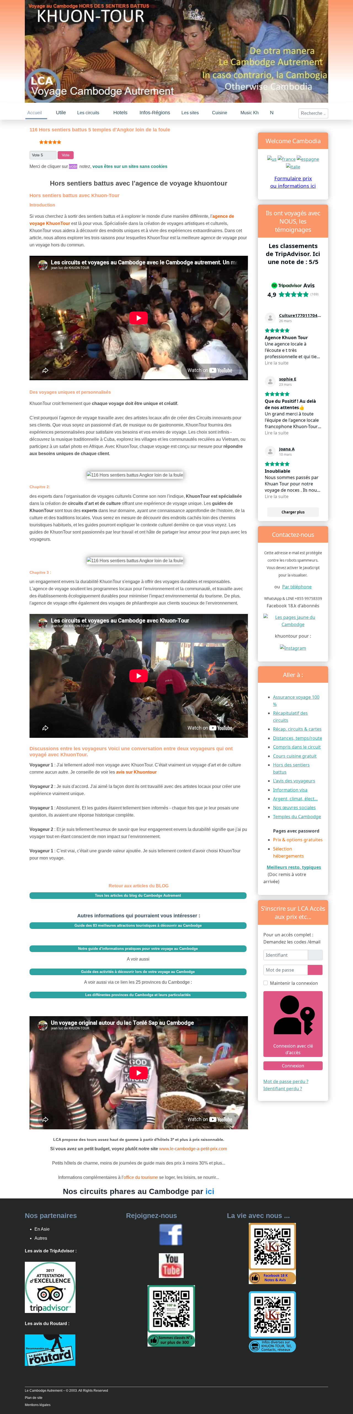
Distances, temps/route (297, 737)
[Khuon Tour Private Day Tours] (50, 1286)
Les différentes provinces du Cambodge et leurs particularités (138, 994)
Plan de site (33, 1397)
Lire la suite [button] (276, 362)
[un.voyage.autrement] (293, 646)
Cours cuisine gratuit (295, 755)
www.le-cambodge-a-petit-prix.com (193, 1147)
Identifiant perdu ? (282, 1087)
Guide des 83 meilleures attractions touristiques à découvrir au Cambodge (138, 924)
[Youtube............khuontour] (171, 1264)
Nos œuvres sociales (294, 806)
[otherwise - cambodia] (272, 158)
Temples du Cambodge (297, 815)
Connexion (293, 1065)
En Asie (42, 1228)
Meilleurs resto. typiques (294, 866)
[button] (61, 112)
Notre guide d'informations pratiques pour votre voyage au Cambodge (138, 947)
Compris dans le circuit (297, 746)
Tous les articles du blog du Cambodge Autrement (138, 894)
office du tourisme (141, 1176)
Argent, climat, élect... (295, 798)
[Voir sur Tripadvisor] (270, 316)
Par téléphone (297, 586)
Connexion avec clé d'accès (293, 1048)
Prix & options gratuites (298, 839)
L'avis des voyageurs (294, 780)
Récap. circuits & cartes (297, 728)
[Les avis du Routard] (50, 1348)
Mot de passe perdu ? (285, 1080)
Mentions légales (37, 1404)
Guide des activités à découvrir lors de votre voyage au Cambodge (138, 971)
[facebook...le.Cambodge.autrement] (170, 1233)
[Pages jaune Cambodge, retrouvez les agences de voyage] (293, 619)
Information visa (290, 789)
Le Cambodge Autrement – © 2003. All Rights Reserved (66, 1389)
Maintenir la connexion (294, 982)
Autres (40, 1237)
